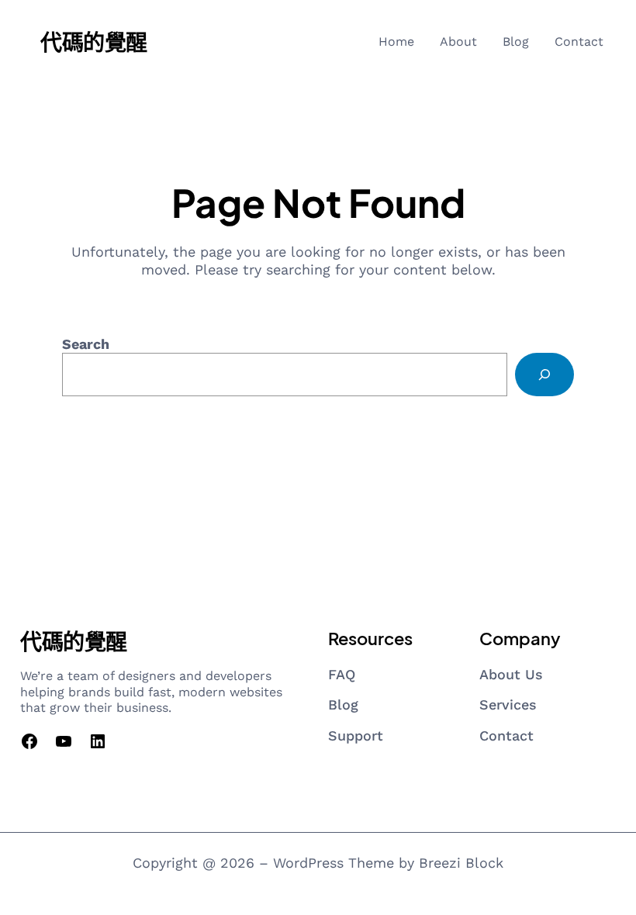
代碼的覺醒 (93, 41)
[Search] (544, 374)
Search (85, 344)
